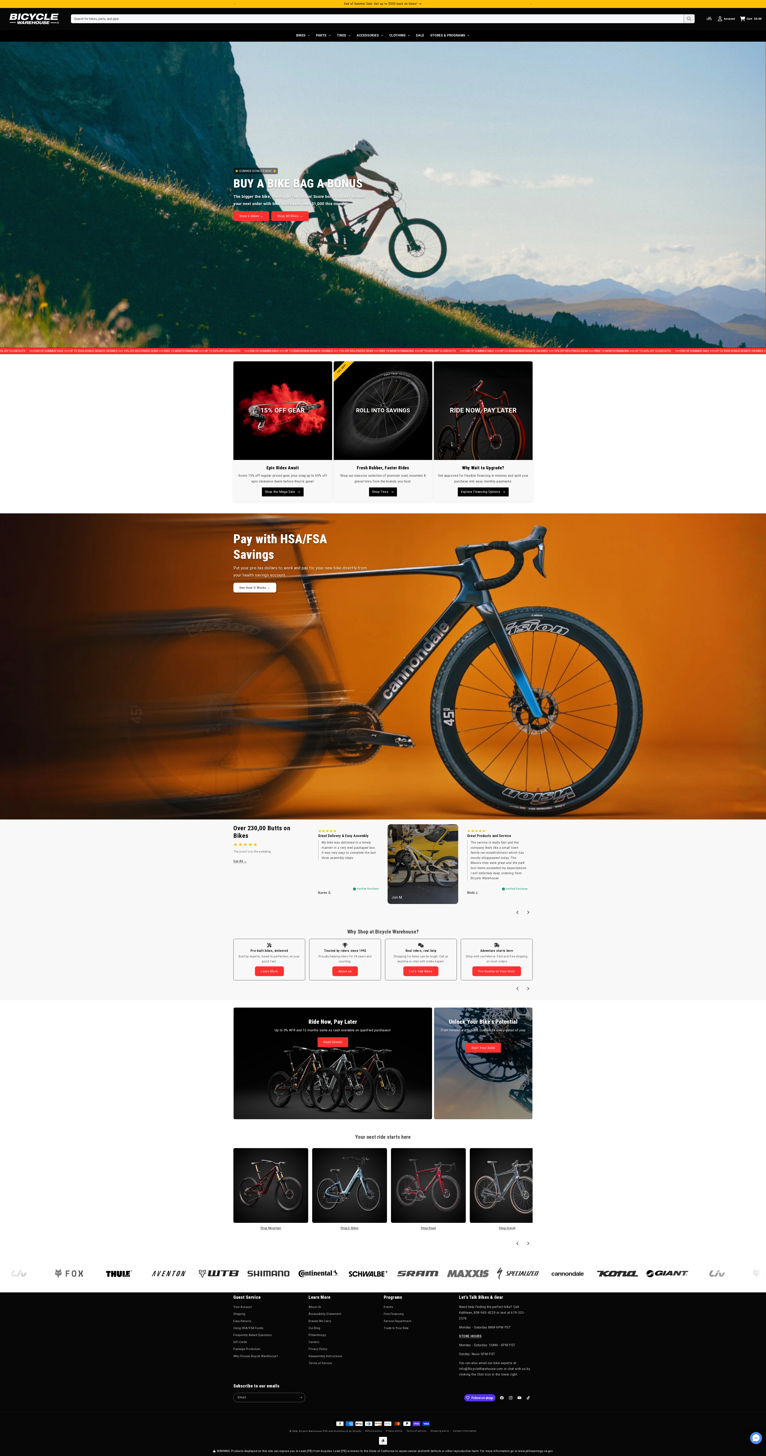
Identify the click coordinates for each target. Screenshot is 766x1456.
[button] (756, 1438)
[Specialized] (402, 1273)
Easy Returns (242, 1321)
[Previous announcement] (234, 4)
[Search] (689, 18)
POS (325, 1431)
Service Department (397, 1321)
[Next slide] (528, 912)
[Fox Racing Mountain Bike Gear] (652, 1273)
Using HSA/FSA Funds (248, 1328)
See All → (240, 861)
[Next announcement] (531, 4)
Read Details (333, 1042)
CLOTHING (397, 35)
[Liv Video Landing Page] (602, 1273)
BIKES (301, 35)
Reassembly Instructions (325, 1356)
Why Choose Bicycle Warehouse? (255, 1356)
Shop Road (428, 1228)
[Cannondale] (452, 1274)
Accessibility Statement (325, 1314)
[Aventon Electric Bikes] (53, 1273)
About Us (315, 1307)
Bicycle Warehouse (310, 1431)
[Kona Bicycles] (502, 1273)
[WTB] (103, 1273)
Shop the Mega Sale (280, 492)
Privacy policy (394, 1431)
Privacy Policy (318, 1349)
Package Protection (246, 1349)
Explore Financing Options (480, 492)
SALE (420, 35)
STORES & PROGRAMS (447, 35)
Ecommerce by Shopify (347, 1431)
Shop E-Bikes (349, 1228)
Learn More (269, 971)
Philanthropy (317, 1335)
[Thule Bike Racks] (702, 1273)
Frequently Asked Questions (252, 1335)
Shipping (239, 1314)
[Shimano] (153, 1273)
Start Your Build (483, 1048)
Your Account (242, 1307)
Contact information (465, 1431)
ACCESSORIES (368, 35)
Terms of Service (320, 1363)
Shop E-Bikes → (251, 216)
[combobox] (377, 18)
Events (388, 1307)
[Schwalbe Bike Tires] (253, 1273)
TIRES (341, 35)
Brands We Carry (320, 1321)
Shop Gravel (507, 1228)
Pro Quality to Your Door (496, 971)
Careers (314, 1342)
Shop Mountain (271, 1228)
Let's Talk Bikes (420, 971)
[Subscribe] (300, 1397)
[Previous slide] (517, 912)
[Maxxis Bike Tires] (353, 1273)
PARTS (321, 35)
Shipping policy (439, 1431)
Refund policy (373, 1431)
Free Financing (394, 1314)
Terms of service (416, 1431)
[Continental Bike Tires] (203, 1273)
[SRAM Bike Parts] (303, 1273)
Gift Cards (240, 1342)
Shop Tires (380, 492)
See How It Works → (254, 587)
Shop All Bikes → (290, 216)
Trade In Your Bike (396, 1328)
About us (345, 971)
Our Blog (314, 1328)
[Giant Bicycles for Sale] (552, 1273)
